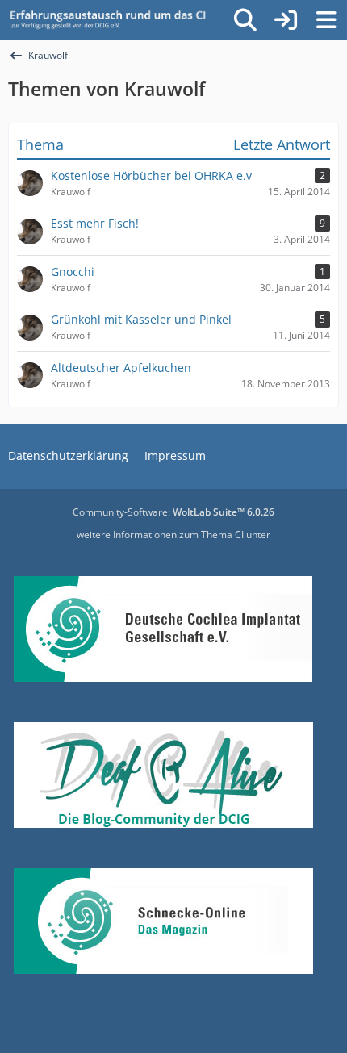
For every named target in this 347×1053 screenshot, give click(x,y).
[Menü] (326, 20)
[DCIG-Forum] (113, 20)
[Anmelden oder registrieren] (286, 20)
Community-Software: (173, 512)
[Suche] (245, 20)
